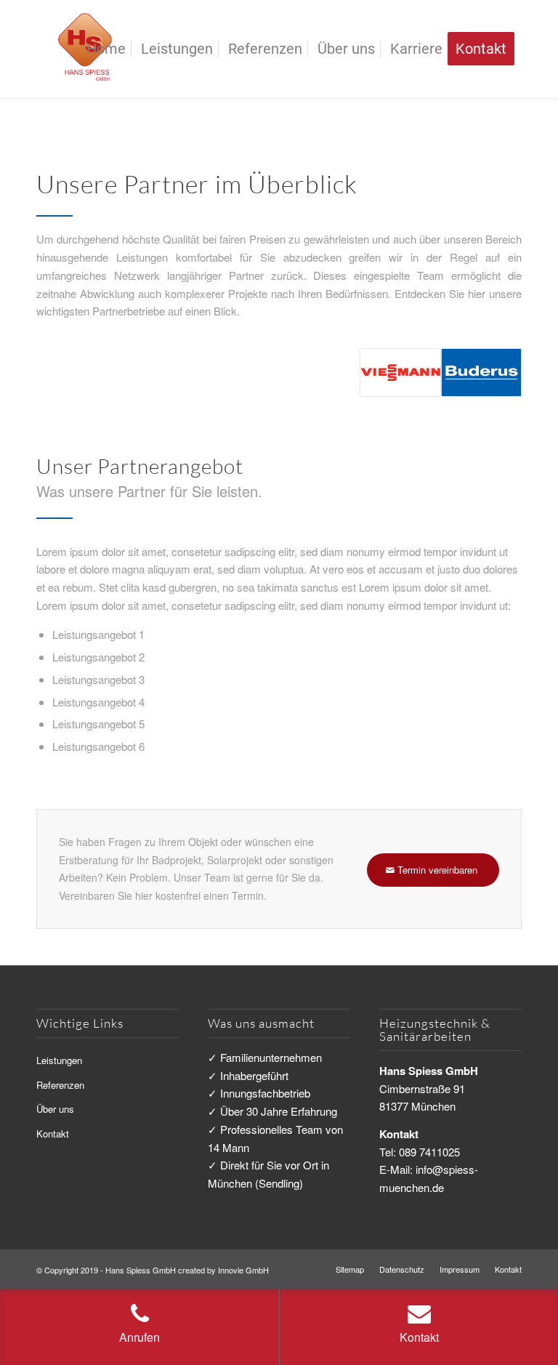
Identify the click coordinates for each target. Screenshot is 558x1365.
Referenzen (60, 1085)
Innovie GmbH (243, 1270)
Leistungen (59, 1060)
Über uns (55, 1109)
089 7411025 (429, 1151)
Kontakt (52, 1133)
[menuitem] (106, 49)
